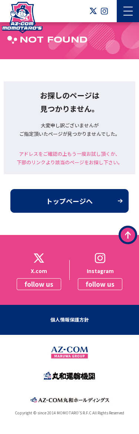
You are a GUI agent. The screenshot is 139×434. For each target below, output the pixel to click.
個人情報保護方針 (69, 319)
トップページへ (69, 201)
